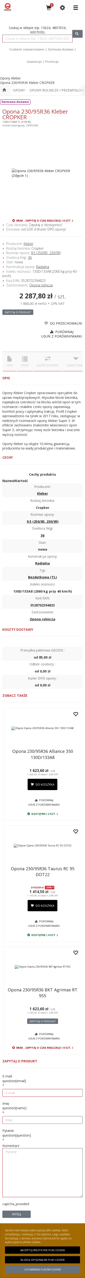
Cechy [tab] (25, 365)
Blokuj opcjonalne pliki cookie (43, 1260)
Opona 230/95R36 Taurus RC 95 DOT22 (42, 871)
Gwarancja (34, 61)
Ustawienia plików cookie (42, 1269)
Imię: (14, 1105)
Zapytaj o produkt (17, 312)
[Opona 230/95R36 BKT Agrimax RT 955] (42, 967)
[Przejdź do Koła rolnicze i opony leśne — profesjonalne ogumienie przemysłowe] (4, 90)
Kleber (28, 243)
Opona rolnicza (41, 285)
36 (30, 257)
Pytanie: (16, 1133)
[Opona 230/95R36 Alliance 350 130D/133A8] (42, 728)
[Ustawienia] (62, 7)
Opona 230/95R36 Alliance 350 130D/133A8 (42, 754)
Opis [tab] (10, 365)
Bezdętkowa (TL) (42, 577)
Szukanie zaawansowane (26, 49)
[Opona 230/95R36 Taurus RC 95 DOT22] (42, 846)
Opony (19, 90)
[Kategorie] (75, 7)
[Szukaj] (77, 34)
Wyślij (16, 1214)
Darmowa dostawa (60, 49)
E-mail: (14, 1078)
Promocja (52, 61)
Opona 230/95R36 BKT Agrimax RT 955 (42, 992)
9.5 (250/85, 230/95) (46, 253)
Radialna (42, 266)
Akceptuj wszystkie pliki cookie (42, 1250)
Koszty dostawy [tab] (47, 365)
